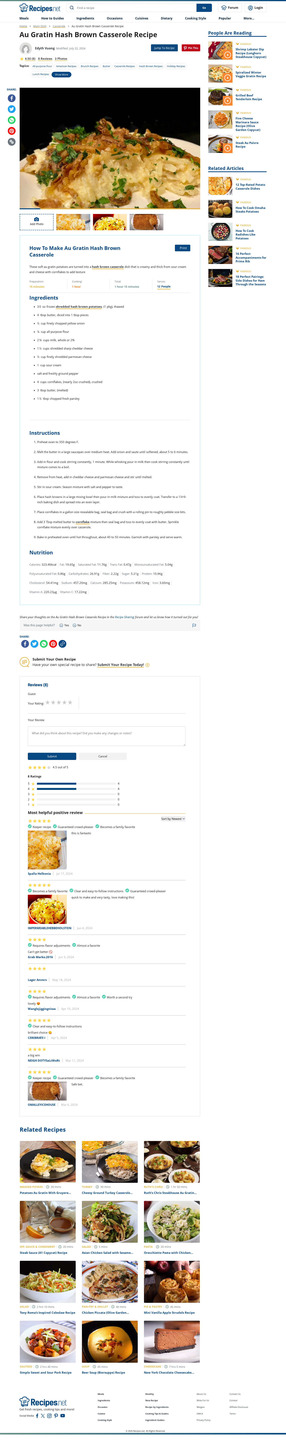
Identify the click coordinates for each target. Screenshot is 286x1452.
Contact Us (235, 1393)
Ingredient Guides (154, 1420)
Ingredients (85, 18)
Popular (225, 18)
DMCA (200, 1413)
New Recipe (151, 1400)
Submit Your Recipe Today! (120, 664)
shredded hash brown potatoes (79, 306)
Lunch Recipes (40, 74)
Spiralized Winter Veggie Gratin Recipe (251, 74)
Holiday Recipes (176, 66)
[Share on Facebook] (12, 98)
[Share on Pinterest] (191, 47)
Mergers (201, 1407)
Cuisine (101, 1413)
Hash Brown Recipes (151, 66)
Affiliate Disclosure (239, 1407)
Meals (101, 1393)
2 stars (53, 702)
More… (249, 18)
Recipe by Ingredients (156, 1407)
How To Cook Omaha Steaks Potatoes (250, 210)
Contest (233, 1400)
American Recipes (66, 66)
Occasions (115, 18)
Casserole (59, 26)
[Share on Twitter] (12, 109)
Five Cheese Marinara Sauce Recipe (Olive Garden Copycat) (248, 124)
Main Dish (39, 26)
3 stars (59, 702)
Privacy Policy (204, 1420)
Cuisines (141, 18)
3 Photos (61, 58)
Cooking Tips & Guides (156, 1413)
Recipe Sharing (124, 617)
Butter (106, 66)
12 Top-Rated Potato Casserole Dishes (250, 186)
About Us (201, 1393)
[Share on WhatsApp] (12, 120)
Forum (232, 7)
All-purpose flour (42, 66)
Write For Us (203, 1400)
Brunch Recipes (89, 66)
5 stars (70, 702)
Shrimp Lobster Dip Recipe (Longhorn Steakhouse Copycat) (251, 53)
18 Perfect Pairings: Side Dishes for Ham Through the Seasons (251, 280)
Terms (233, 1413)
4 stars (64, 702)
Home (23, 26)
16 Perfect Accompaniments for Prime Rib (251, 257)
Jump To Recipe (164, 48)
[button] (12, 142)
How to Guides (52, 18)
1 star (47, 702)
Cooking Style (105, 1420)
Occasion (102, 1407)
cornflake (82, 522)
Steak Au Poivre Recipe (247, 145)
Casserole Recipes (124, 66)
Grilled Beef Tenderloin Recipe (249, 97)
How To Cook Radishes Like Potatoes (245, 234)
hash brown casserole (108, 267)
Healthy (149, 1393)
